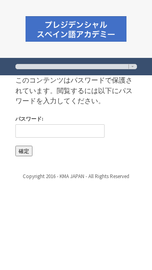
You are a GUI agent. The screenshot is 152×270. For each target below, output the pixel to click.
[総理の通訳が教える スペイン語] (76, 27)
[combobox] (76, 66)
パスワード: (29, 118)
